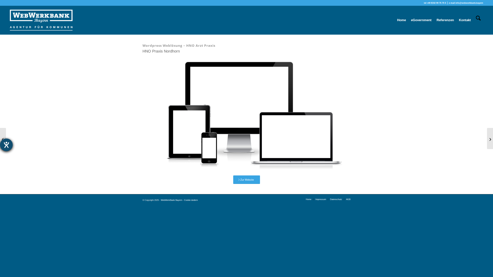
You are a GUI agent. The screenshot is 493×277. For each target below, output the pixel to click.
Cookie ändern (191, 200)
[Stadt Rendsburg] (3, 138)
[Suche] (478, 20)
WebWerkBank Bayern (171, 200)
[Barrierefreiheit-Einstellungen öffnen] (6, 144)
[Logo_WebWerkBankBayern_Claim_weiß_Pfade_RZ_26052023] (41, 20)
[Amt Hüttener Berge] (490, 138)
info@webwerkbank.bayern (469, 3)
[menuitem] (401, 20)
